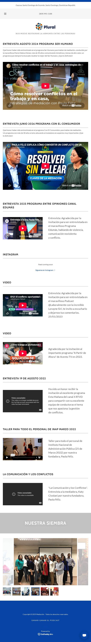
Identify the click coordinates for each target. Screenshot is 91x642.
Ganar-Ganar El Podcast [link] (45, 620)
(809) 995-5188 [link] (45, 14)
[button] (6, 13)
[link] (45, 26)
